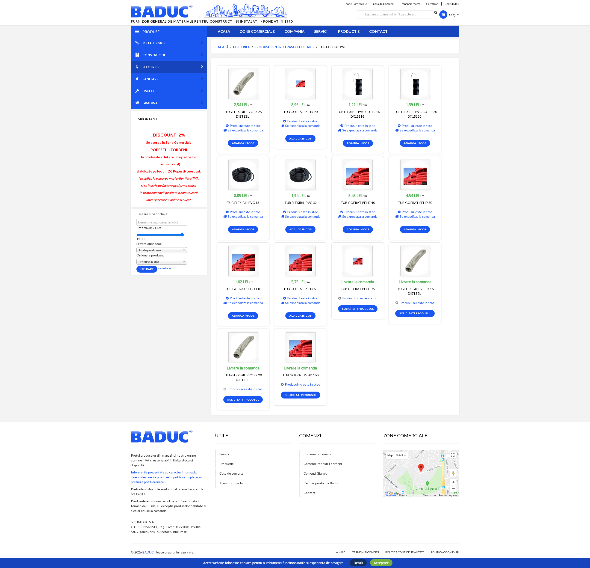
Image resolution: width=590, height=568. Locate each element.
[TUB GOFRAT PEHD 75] (358, 261)
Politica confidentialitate (404, 552)
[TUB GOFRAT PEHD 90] (300, 84)
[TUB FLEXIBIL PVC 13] (243, 174)
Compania (294, 31)
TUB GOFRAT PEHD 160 (300, 375)
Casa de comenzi (231, 473)
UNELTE (148, 91)
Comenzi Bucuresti (317, 454)
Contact (378, 31)
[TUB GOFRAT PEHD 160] (300, 347)
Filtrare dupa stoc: (149, 244)
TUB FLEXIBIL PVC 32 (300, 203)
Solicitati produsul (358, 308)
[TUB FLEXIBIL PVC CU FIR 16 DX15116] (358, 84)
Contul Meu (452, 4)
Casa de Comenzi (383, 4)
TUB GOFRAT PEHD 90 (300, 112)
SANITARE (150, 79)
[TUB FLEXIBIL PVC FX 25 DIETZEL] (243, 84)
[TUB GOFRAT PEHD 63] (300, 261)
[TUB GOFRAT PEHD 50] (415, 174)
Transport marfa (231, 483)
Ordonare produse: (150, 255)
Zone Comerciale (356, 4)
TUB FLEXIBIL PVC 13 (243, 203)
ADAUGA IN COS (243, 143)
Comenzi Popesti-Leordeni (323, 464)
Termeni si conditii (365, 552)
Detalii (358, 563)
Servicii (321, 31)
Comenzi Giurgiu (315, 473)
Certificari (432, 4)
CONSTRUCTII (153, 55)
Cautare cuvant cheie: (152, 214)
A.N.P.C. (341, 552)
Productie (349, 31)
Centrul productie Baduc (321, 483)
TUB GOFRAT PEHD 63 (300, 289)
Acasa (224, 31)
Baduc (148, 552)
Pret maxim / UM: (148, 228)
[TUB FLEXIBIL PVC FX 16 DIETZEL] (415, 261)
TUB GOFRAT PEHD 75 (358, 289)
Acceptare (381, 563)
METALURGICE (153, 43)
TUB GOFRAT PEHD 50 (415, 203)
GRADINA (150, 103)
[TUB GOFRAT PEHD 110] (243, 261)
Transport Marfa (410, 4)
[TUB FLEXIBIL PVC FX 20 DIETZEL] (243, 347)
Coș (452, 14)
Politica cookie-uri (445, 552)
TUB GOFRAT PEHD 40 (358, 203)
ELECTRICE (150, 67)
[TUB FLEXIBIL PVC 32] (300, 174)
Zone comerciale (257, 31)
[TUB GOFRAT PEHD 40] (358, 174)
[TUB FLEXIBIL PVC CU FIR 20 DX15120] (415, 84)
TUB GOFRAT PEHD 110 (243, 289)
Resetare (164, 268)
